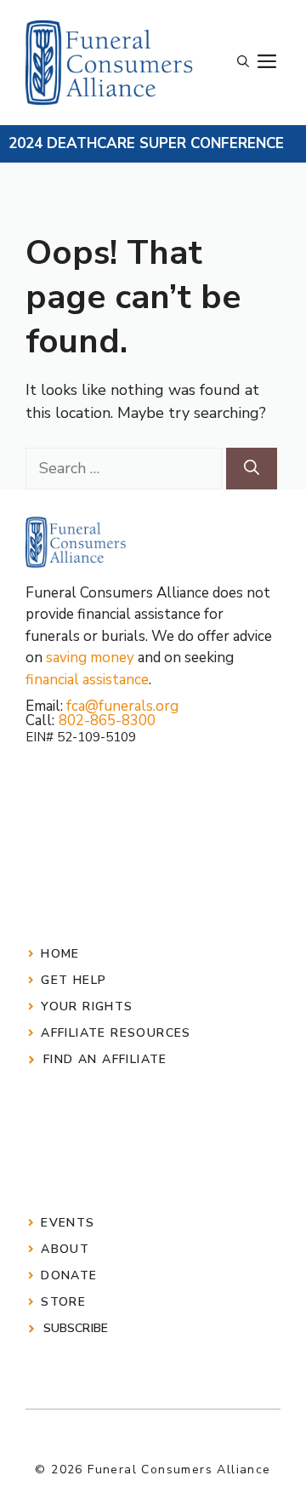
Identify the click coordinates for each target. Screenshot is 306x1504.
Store (63, 1302)
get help (73, 980)
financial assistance (87, 679)
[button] (243, 62)
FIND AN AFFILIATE (105, 1059)
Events (67, 1223)
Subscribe (75, 1328)
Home (60, 954)
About (65, 1249)
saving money (90, 657)
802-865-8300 (107, 720)
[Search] (251, 468)
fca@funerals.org (122, 706)
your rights (87, 1006)
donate (69, 1275)
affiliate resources (116, 1033)
